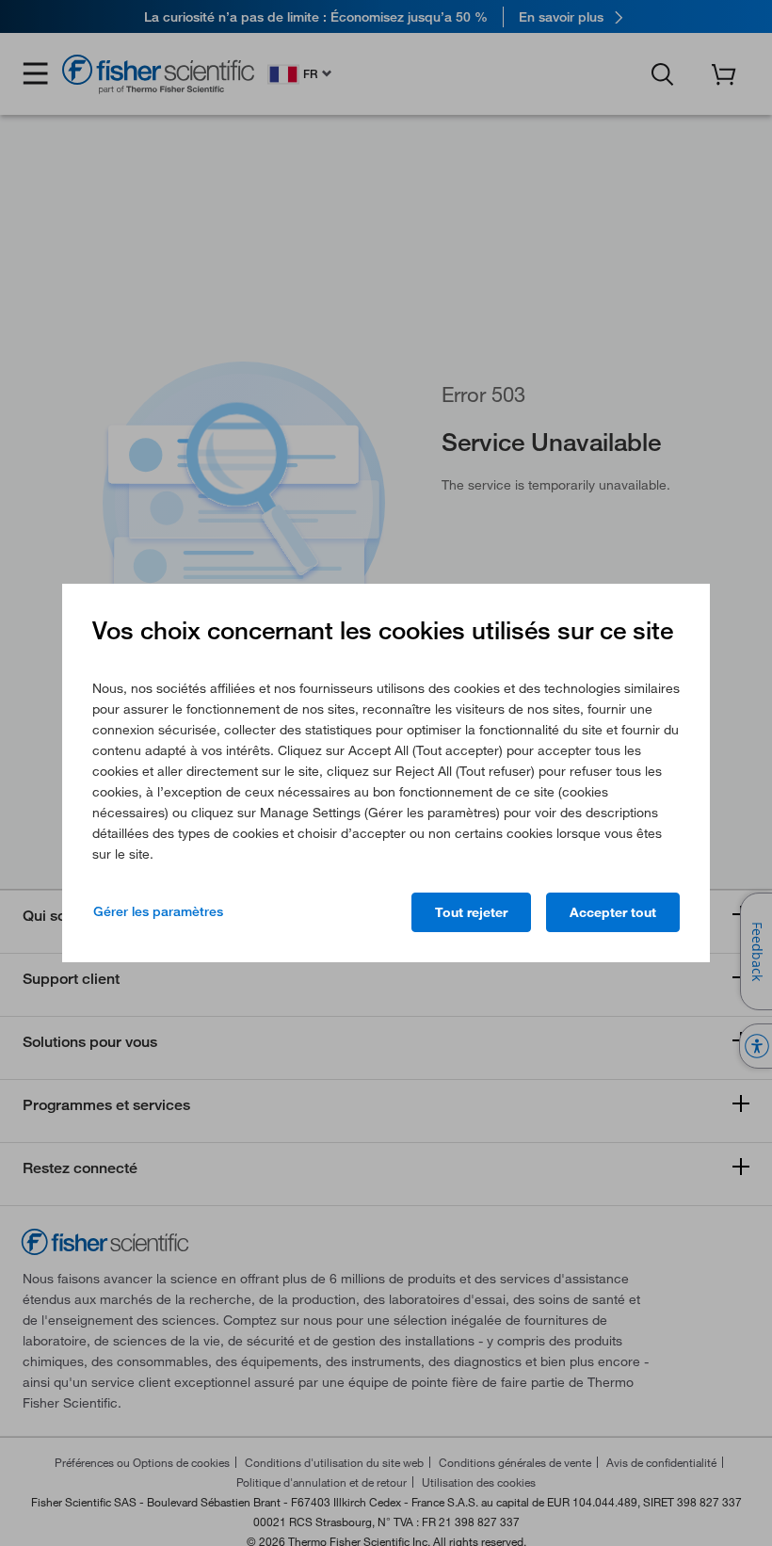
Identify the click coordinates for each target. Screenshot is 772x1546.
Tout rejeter (471, 912)
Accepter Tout (613, 912)
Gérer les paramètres (158, 911)
